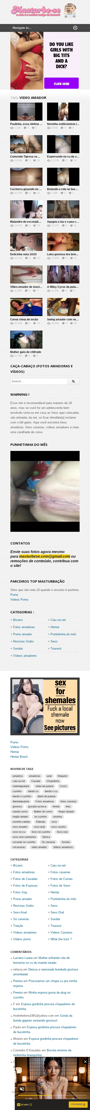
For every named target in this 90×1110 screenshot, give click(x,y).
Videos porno (22, 939)
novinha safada (21, 821)
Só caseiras (21, 919)
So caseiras (48, 842)
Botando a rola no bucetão (64, 189)
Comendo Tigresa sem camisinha (32, 156)
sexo (54, 821)
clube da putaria (44, 786)
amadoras (34, 776)
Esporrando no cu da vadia (64, 156)
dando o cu (51, 791)
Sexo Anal (20, 912)
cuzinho (17, 791)
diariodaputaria (21, 801)
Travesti (56, 648)
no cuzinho (40, 816)
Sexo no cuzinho (41, 831)
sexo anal (39, 826)
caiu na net (19, 781)
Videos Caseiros (61, 932)
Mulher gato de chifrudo (25, 352)
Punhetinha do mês (63, 634)
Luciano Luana (23, 958)
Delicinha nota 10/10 (23, 254)
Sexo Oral (57, 912)
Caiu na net (58, 620)
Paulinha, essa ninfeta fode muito (32, 124)
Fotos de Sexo (60, 885)
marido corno (20, 811)
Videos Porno (19, 599)
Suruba (18, 648)
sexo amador (20, 826)
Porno (14, 594)
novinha (57, 816)
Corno (63, 786)
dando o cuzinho (22, 796)
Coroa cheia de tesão (24, 319)
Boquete (62, 776)
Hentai (55, 627)
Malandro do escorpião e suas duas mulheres (40, 221)
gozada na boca (37, 806)
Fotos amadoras (24, 627)
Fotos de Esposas (25, 885)
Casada (35, 781)
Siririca (46, 837)
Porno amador (22, 634)
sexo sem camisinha (24, 837)
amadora (18, 776)
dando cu (33, 791)
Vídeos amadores (25, 655)
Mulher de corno (43, 811)
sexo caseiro (58, 826)
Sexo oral (62, 831)
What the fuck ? (61, 939)
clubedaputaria (21, 786)
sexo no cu (19, 831)
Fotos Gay (20, 892)
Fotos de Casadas (25, 879)
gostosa (17, 806)
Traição (18, 926)
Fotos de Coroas (62, 879)
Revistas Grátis (23, 641)
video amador (39, 847)
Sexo (54, 641)
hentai (56, 806)
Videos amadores (63, 847)
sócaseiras (19, 847)
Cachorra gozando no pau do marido (34, 189)
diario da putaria (46, 796)
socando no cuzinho (24, 842)
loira (68, 806)
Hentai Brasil (18, 756)
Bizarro (18, 620)
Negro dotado (66, 811)
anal (49, 776)
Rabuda (40, 821)
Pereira (18, 981)
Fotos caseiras (60, 872)
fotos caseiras (68, 801)
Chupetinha (53, 781)
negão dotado (20, 816)
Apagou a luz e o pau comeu (65, 221)
